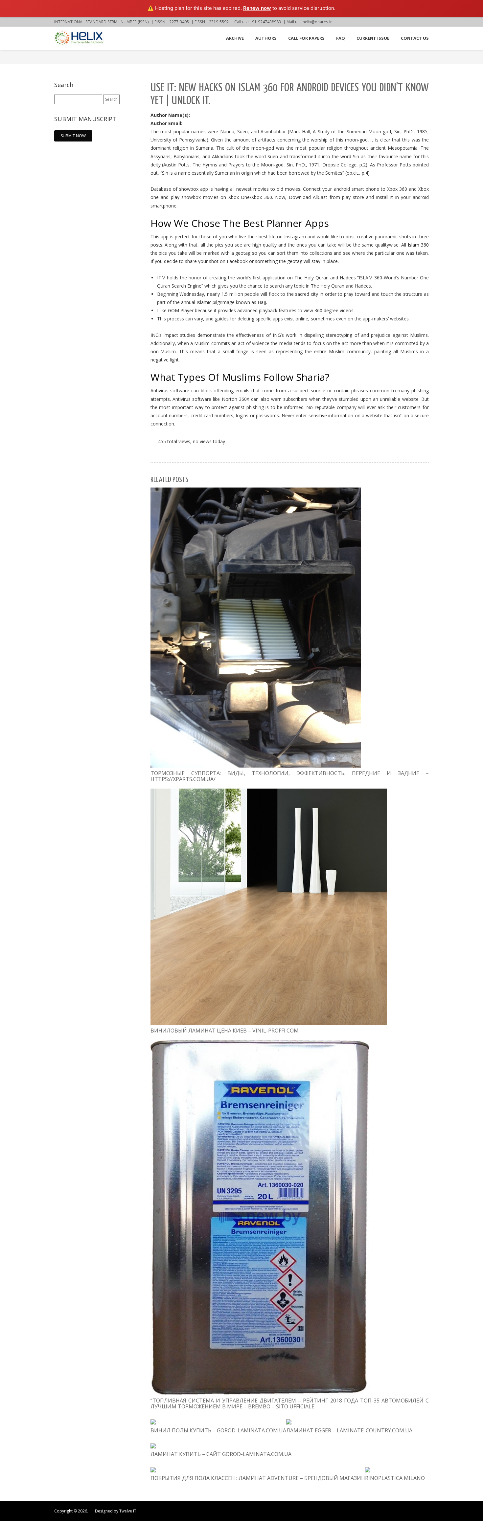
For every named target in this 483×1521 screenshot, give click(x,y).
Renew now (257, 8)
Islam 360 (418, 245)
